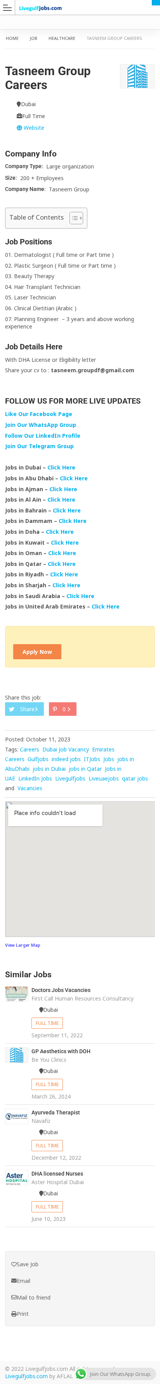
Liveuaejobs (104, 778)
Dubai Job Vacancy (65, 749)
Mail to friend (33, 1297)
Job (33, 38)
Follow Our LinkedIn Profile (42, 435)
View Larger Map (22, 945)
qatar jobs (135, 778)
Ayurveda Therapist (55, 1112)
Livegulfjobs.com (26, 1376)
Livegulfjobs (70, 778)
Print (23, 1313)
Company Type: (24, 166)
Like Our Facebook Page (38, 414)
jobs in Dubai (49, 768)
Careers (29, 749)
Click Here (62, 467)
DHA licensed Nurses (57, 1174)
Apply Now (37, 651)
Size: (11, 178)
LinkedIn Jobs (35, 778)
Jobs (108, 759)
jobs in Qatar (85, 768)
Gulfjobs (38, 759)
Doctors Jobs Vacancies (60, 990)
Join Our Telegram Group (39, 446)
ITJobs (92, 759)
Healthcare (62, 38)
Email (23, 1280)
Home (12, 38)
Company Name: (26, 189)
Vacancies (29, 788)
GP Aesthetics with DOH (60, 1051)
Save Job (27, 1264)
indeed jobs (66, 759)
